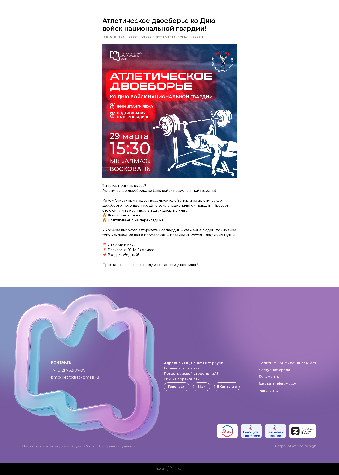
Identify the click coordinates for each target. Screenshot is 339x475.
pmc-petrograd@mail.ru (75, 377)
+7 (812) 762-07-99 (68, 370)
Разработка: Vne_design (295, 446)
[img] (227, 431)
